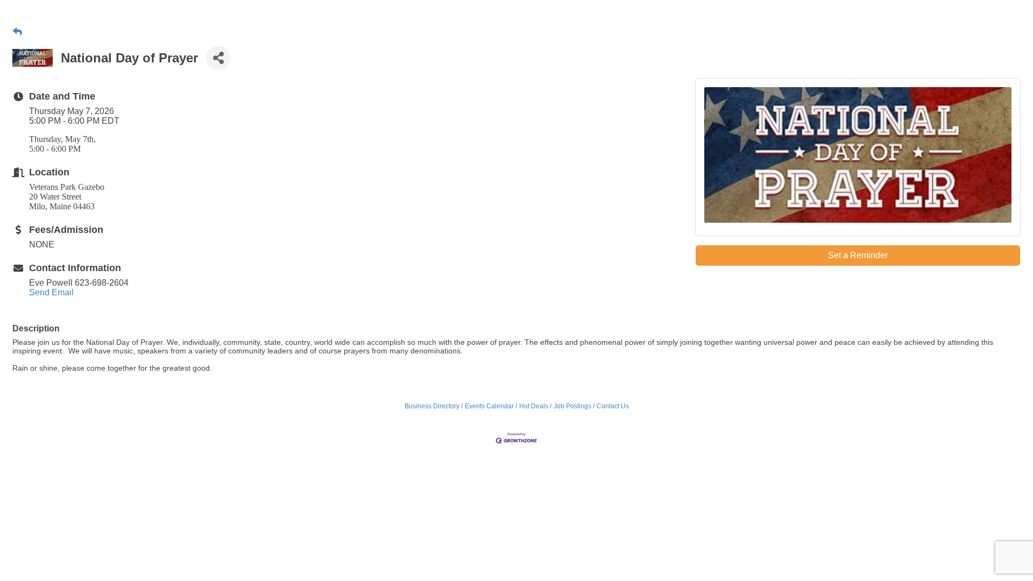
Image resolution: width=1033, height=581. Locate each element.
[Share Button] (218, 58)
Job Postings (572, 406)
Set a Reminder (858, 255)
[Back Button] (17, 32)
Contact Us (613, 406)
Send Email (51, 292)
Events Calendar (489, 406)
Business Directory (432, 406)
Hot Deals (533, 406)
